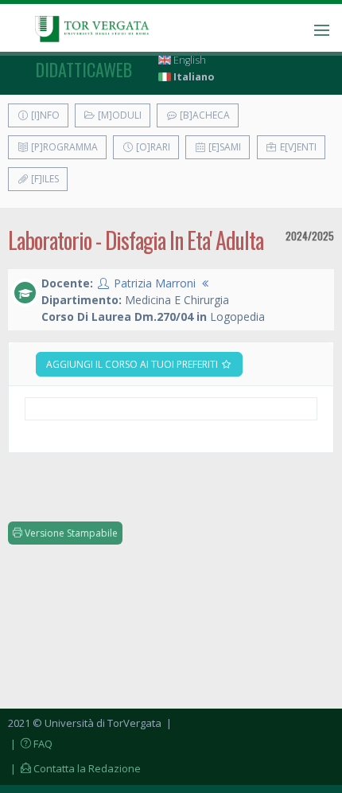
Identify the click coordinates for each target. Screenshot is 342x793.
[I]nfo (44, 115)
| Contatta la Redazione (74, 768)
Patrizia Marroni (155, 283)
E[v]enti (297, 147)
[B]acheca (203, 115)
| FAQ (30, 743)
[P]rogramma (63, 147)
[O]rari (152, 147)
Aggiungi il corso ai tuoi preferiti (133, 364)
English (188, 60)
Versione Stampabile (70, 533)
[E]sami (223, 147)
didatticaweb (84, 69)
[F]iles (44, 179)
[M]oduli (118, 115)
